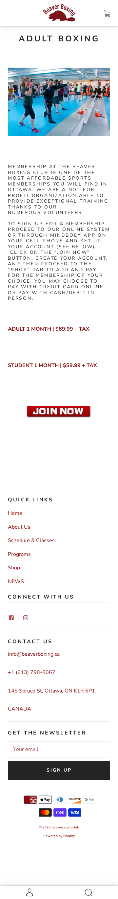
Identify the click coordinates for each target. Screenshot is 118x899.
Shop (14, 567)
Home (15, 513)
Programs (19, 554)
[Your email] (59, 749)
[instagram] (25, 617)
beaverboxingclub (65, 827)
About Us (19, 527)
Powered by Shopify (59, 836)
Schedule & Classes (31, 540)
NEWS (16, 581)
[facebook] (11, 617)
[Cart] (107, 12)
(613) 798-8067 (35, 672)
